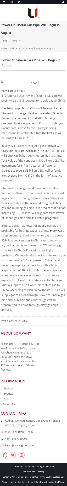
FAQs (6, 399)
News (13, 40)
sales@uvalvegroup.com (20, 445)
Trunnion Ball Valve (17, 481)
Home (4, 40)
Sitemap (40, 471)
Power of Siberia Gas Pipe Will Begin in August (27, 48)
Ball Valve (59, 481)
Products (8, 393)
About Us (8, 388)
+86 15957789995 (16, 438)
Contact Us (9, 404)
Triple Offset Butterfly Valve (41, 481)
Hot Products (29, 471)
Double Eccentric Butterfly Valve (33, 476)
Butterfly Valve (10, 476)
